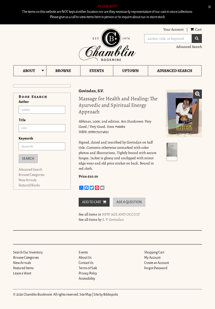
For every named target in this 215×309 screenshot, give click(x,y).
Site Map (85, 294)
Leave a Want (22, 273)
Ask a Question (129, 202)
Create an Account (156, 263)
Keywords (26, 138)
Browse (63, 70)
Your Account (173, 29)
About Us (85, 258)
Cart (198, 29)
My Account (152, 258)
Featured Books (29, 185)
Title (22, 120)
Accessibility (87, 278)
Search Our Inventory (28, 252)
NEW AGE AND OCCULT (121, 214)
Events (96, 70)
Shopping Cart (154, 252)
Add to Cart (91, 202)
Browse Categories (31, 175)
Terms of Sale (88, 268)
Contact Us (86, 263)
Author (24, 102)
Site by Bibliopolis (106, 294)
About (29, 70)
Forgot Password (155, 268)
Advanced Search (189, 46)
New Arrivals (27, 180)
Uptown (130, 70)
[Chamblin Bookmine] (107, 44)
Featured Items (23, 268)
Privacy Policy (88, 273)
